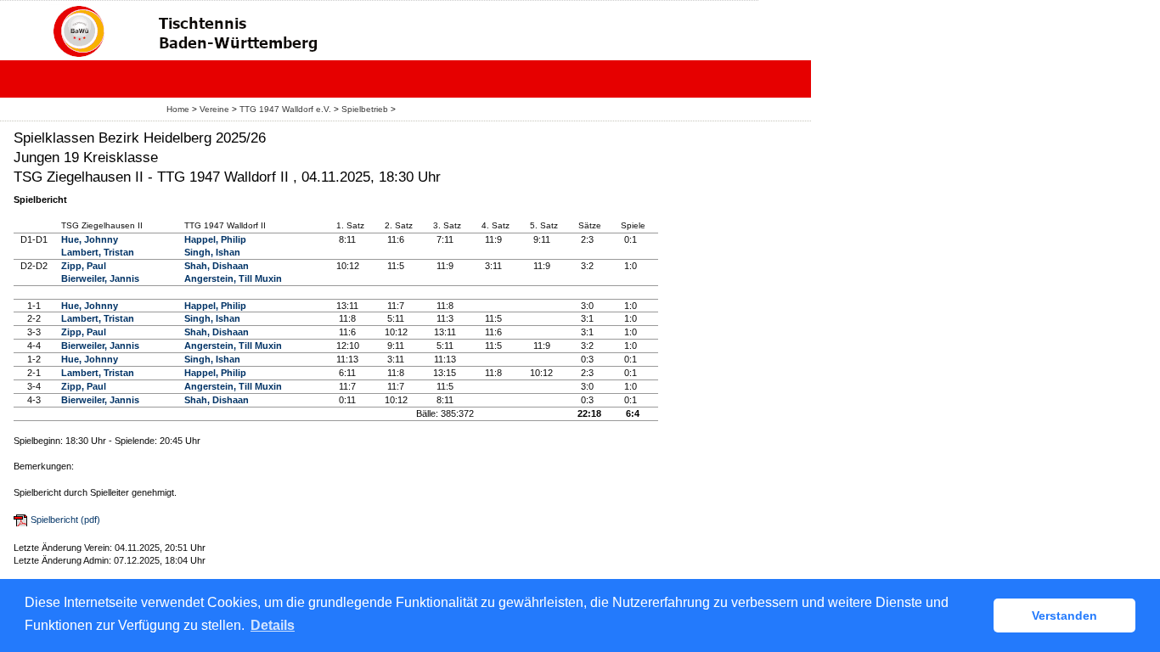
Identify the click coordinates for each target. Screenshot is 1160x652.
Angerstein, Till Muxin (233, 278)
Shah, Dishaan (216, 266)
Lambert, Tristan (97, 252)
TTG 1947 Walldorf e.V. (285, 109)
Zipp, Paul (83, 266)
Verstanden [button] (1064, 615)
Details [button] (273, 625)
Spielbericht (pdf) (65, 519)
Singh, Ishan (212, 252)
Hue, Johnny (89, 239)
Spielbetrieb (364, 109)
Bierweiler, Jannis (100, 278)
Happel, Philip (215, 239)
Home (177, 109)
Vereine (214, 109)
